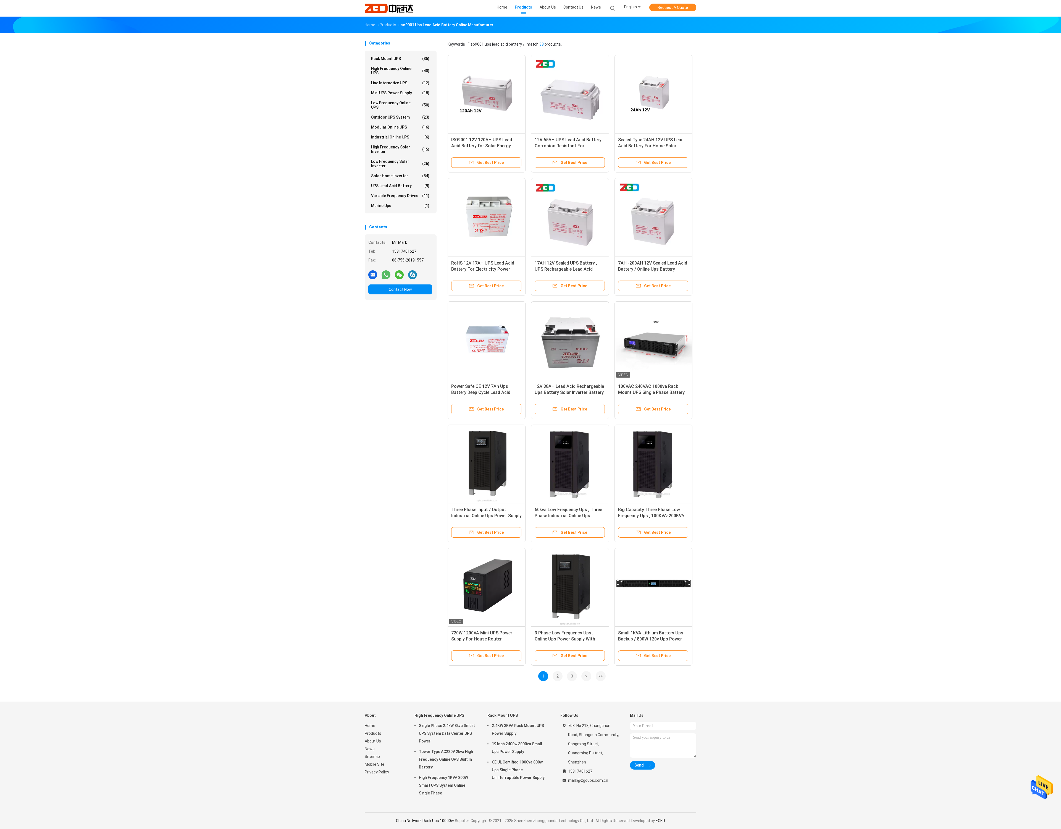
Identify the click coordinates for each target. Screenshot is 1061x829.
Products (373, 733)
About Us (373, 741)
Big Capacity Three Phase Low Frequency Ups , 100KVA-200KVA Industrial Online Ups (651, 515)
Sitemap (372, 756)
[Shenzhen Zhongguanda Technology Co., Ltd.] (389, 8)
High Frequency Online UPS (400, 70)
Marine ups (400, 205)
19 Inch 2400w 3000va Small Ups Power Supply (517, 748)
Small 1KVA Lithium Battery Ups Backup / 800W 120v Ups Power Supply (650, 639)
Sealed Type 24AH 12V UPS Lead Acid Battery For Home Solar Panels (651, 146)
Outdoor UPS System (400, 117)
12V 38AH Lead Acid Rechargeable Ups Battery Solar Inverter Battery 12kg (569, 392)
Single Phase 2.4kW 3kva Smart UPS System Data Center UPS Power (447, 733)
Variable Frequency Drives (400, 195)
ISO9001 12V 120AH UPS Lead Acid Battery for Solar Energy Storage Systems (481, 146)
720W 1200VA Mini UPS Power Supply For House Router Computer (481, 639)
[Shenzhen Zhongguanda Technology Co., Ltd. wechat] (399, 274)
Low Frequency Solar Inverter (400, 163)
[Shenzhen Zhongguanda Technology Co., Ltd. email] (372, 274)
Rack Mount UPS (400, 58)
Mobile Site (374, 764)
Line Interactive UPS (400, 83)
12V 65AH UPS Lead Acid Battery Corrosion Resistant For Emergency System (568, 146)
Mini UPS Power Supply (400, 93)
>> (600, 676)
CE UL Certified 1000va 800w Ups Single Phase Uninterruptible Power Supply (518, 770)
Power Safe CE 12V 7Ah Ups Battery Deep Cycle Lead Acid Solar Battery (480, 392)
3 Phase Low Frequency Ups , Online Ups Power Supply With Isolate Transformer (565, 639)
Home (370, 725)
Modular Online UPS (400, 127)
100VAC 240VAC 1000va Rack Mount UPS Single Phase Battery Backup (651, 392)
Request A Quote (673, 7)
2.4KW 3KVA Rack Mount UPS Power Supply (518, 729)
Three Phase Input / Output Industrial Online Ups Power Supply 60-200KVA (486, 515)
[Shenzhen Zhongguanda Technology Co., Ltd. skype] (412, 274)
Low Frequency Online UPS (400, 105)
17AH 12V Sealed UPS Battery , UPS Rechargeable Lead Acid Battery (566, 269)
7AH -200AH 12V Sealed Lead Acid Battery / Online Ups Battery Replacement (652, 269)
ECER (660, 820)
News (370, 749)
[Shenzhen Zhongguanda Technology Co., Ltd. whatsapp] (386, 274)
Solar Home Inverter (400, 176)
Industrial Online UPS (400, 137)
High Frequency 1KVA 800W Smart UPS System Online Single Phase (443, 785)
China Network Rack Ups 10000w (425, 820)
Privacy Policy (377, 772)
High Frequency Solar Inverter (400, 149)
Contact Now (400, 289)
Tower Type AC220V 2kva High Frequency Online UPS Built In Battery (446, 759)
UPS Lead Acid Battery (400, 186)
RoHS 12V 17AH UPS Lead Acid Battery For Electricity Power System (482, 269)
